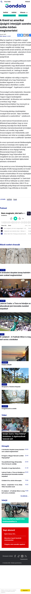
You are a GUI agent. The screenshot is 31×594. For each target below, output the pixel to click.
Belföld (5, 12)
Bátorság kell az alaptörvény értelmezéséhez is (13, 520)
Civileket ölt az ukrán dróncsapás (12, 480)
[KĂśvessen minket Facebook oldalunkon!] (15, 556)
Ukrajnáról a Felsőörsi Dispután (11, 386)
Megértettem (25, 590)
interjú (4, 384)
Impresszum (24, 559)
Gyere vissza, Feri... (10, 534)
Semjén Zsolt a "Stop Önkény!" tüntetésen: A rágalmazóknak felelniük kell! (14, 436)
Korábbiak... (25, 496)
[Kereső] (1, 1)
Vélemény (23, 12)
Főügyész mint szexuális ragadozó (14, 544)
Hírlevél (27, 1)
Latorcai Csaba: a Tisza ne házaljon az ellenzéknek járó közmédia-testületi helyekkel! (13, 474)
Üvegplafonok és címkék (9, 408)
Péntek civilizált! (7, 364)
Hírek (15, 199)
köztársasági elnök (9, 15)
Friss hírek (7, 1)
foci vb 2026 (23, 15)
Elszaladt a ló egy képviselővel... (11, 468)
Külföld (14, 12)
